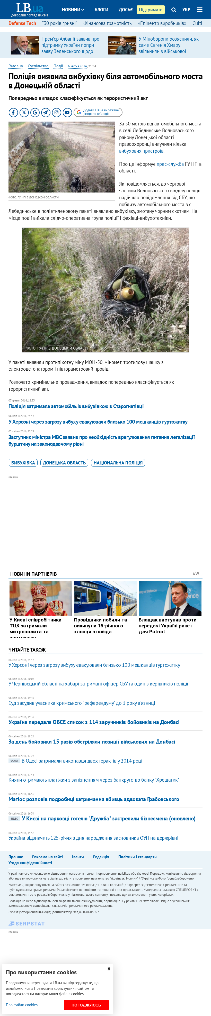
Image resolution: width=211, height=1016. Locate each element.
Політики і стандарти (137, 856)
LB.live (110, 29)
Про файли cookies (22, 1004)
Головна (15, 65)
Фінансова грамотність (107, 23)
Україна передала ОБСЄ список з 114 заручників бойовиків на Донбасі (94, 722)
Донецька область (64, 463)
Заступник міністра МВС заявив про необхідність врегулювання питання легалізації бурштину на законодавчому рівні (101, 440)
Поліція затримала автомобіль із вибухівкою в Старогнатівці (76, 406)
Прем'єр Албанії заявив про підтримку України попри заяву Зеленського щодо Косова (70, 48)
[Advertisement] (105, 516)
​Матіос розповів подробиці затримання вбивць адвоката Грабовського (93, 799)
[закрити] (109, 969)
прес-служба (170, 164)
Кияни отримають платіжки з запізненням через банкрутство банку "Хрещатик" (94, 779)
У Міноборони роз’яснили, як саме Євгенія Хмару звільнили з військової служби (169, 48)
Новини (71, 10)
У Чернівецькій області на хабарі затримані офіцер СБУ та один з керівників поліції (98, 683)
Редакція (101, 856)
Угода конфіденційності (30, 862)
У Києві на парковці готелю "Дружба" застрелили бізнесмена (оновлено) (103, 818)
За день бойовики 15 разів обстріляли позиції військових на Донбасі (91, 741)
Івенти (78, 856)
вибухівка (23, 463)
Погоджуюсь (86, 1005)
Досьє (126, 10)
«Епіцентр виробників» (162, 23)
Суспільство (38, 65)
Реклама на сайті (47, 856)
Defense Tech (22, 23)
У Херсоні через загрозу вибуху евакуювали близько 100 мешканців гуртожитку (98, 421)
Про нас (15, 856)
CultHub (200, 23)
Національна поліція (118, 463)
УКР (186, 9)
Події (58, 65)
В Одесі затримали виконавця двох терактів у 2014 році (76, 760)
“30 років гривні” (59, 23)
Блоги (101, 10)
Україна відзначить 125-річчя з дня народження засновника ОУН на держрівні (93, 838)
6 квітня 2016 (77, 66)
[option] (57, 45)
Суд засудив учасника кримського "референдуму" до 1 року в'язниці (81, 703)
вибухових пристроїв (141, 151)
